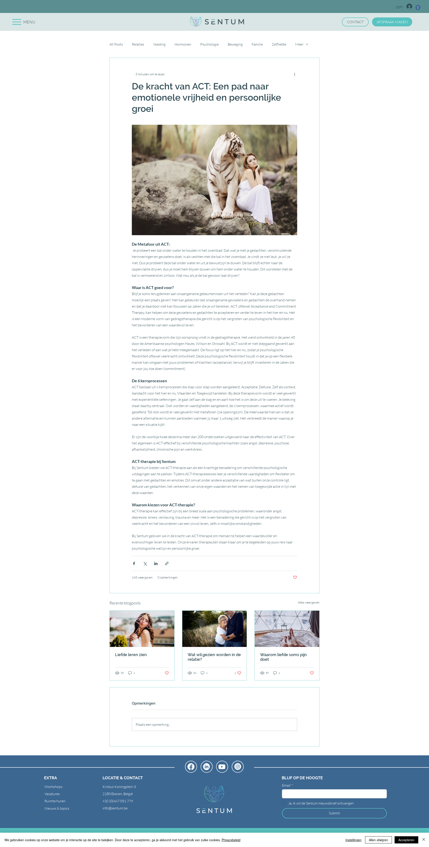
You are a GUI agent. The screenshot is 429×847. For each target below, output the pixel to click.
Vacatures (52, 794)
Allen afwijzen (378, 840)
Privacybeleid (231, 840)
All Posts (116, 44)
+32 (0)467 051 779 (118, 801)
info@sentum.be (115, 808)
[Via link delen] (167, 563)
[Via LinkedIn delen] (156, 563)
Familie (257, 44)
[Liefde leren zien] (142, 629)
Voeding (159, 44)
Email (287, 785)
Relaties (138, 44)
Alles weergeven (309, 602)
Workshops (53, 786)
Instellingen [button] (353, 840)
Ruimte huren (54, 801)
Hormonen (183, 44)
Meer (299, 44)
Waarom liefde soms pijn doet (283, 657)
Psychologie (209, 44)
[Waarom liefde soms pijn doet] (287, 629)
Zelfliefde (279, 44)
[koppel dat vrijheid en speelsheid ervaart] (214, 629)
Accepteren (406, 840)
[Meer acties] (294, 74)
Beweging (235, 44)
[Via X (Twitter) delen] (145, 563)
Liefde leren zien (131, 654)
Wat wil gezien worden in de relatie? (214, 657)
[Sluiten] (423, 839)
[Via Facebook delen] (134, 563)
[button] (418, 7)
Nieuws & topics (56, 808)
